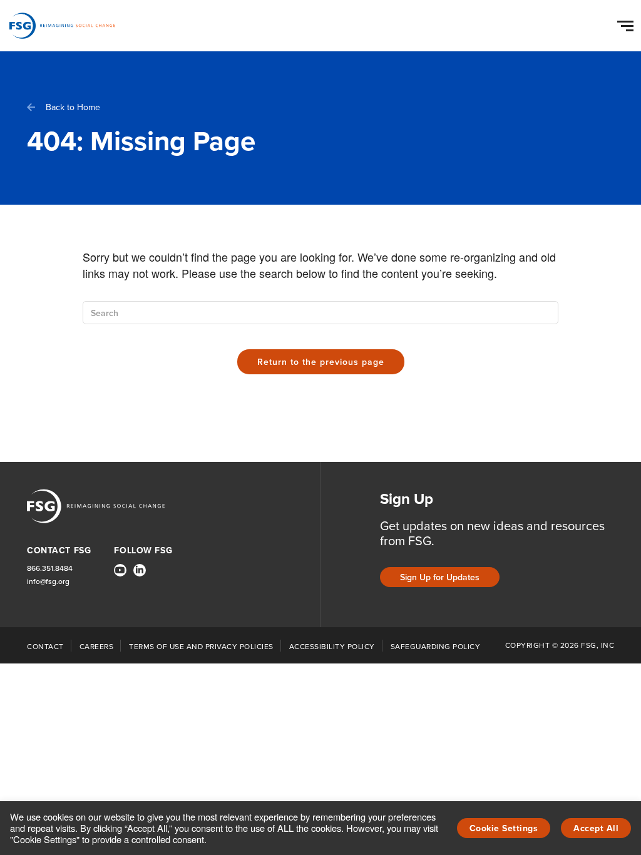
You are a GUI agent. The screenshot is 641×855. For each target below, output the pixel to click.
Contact (45, 646)
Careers (96, 646)
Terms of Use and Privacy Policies (201, 646)
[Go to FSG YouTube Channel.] (120, 570)
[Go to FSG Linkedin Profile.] (139, 570)
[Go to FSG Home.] (62, 26)
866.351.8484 (50, 568)
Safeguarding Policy (436, 646)
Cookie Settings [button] (503, 828)
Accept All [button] (595, 828)
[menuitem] (120, 575)
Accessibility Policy (332, 646)
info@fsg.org (48, 581)
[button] (627, 23)
